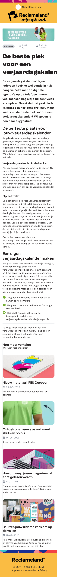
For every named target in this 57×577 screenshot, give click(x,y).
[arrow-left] (18, 7)
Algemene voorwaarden (24, 570)
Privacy (44, 570)
